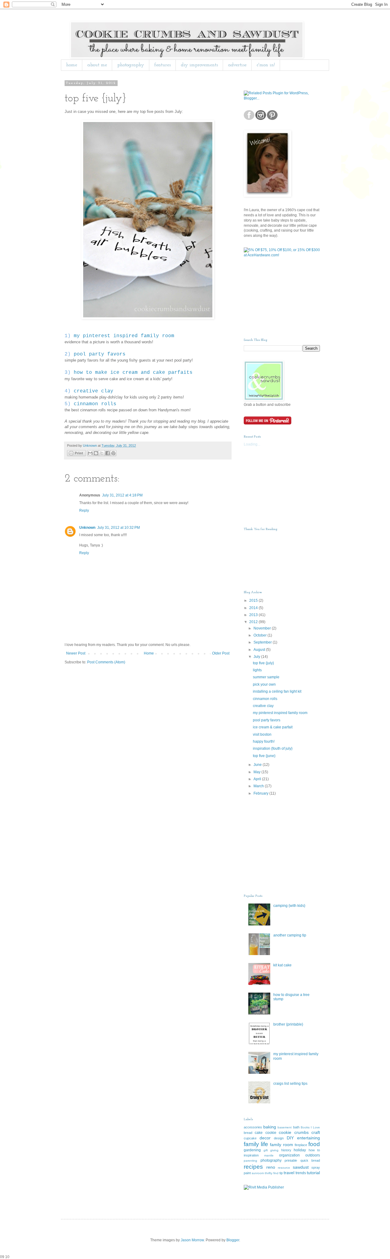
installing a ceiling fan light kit (277, 691)
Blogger (232, 1240)
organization (289, 1155)
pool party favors (100, 354)
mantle (269, 1155)
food (314, 1144)
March (259, 786)
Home (149, 653)
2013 (254, 615)
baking (269, 1126)
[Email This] (90, 453)
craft (315, 1132)
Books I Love (310, 1127)
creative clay (93, 391)
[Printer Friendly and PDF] (76, 454)
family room (281, 1144)
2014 (254, 608)
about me (97, 65)
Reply (84, 510)
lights (257, 670)
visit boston (262, 734)
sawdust (301, 1167)
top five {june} (264, 756)
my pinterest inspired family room (124, 336)
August (260, 650)
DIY (290, 1137)
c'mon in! (266, 65)
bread (248, 1133)
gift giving (271, 1150)
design (279, 1138)
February (261, 793)
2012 (254, 622)
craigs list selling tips (290, 1083)
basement (285, 1127)
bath (296, 1127)
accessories (253, 1127)
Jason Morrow (192, 1240)
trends (301, 1173)
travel (289, 1172)
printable (291, 1160)
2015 (254, 600)
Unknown (87, 527)
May (257, 772)
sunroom (258, 1173)
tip (281, 1173)
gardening (252, 1150)
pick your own (264, 684)
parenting (250, 1160)
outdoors (312, 1155)
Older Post (220, 653)
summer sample (266, 677)
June (258, 765)
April (258, 779)
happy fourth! (264, 741)
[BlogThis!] (96, 453)
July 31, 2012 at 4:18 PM (122, 495)
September (263, 642)
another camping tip (289, 935)
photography (130, 65)
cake (259, 1133)
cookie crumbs (293, 1132)
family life (256, 1144)
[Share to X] (102, 453)
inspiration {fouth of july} (272, 748)
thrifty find (271, 1173)
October (261, 635)
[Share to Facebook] (108, 453)
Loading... (252, 444)
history (286, 1150)
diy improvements (199, 65)
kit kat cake (282, 965)
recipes (253, 1166)
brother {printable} (288, 1024)
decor (265, 1137)
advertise (237, 65)
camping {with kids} (289, 906)
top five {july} (263, 663)
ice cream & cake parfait (272, 727)
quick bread (310, 1160)
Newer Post (75, 653)
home (71, 65)
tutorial (313, 1172)
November (263, 628)
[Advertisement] (274, 297)
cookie (270, 1133)
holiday (300, 1150)
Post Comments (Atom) (106, 662)
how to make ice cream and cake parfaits (133, 372)
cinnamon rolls (95, 404)
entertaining (308, 1137)
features (162, 65)
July (257, 657)
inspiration (251, 1155)
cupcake (250, 1138)
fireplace (301, 1145)
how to (314, 1150)
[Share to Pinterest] (113, 453)
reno (270, 1167)
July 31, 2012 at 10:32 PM (118, 527)
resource (284, 1167)
